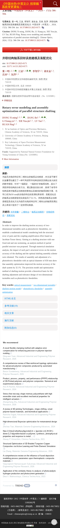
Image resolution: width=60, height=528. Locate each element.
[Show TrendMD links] (56, 485)
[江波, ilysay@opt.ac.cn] (27, 70)
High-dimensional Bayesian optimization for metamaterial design (30, 422)
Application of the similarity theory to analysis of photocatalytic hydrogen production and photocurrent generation (29, 472)
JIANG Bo (32, 117)
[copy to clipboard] (48, 40)
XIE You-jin (24, 121)
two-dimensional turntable (44, 285)
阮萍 (13, 74)
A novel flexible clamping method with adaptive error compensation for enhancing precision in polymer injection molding (27, 350)
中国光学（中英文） (24, 10)
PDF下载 (32, 50)
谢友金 (47, 71)
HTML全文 (10, 298)
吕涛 (4, 74)
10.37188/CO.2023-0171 (30, 27)
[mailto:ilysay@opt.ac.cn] (30, 70)
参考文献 (11, 306)
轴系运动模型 (38, 212)
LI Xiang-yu (8, 121)
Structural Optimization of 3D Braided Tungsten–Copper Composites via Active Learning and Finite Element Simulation (29, 445)
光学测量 (15, 212)
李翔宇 (36, 71)
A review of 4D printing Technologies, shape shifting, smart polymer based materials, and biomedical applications (27, 410)
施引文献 (9, 320)
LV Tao (38, 121)
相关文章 (9, 313)
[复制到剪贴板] (43, 27)
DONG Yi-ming (9, 117)
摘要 (7, 167)
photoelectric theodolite (33, 289)
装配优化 (11, 215)
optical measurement (22, 285)
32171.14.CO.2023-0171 (17, 66)
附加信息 (10, 328)
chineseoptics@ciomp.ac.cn (25, 514)
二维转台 (25, 212)
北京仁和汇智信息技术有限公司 (21, 523)
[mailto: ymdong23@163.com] (24, 117)
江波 (20, 71)
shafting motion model (11, 289)
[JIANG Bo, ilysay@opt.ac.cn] (42, 117)
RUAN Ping (8, 124)
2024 (40, 10)
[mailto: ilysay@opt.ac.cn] (45, 117)
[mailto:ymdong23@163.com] (16, 70)
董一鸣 (5, 71)
